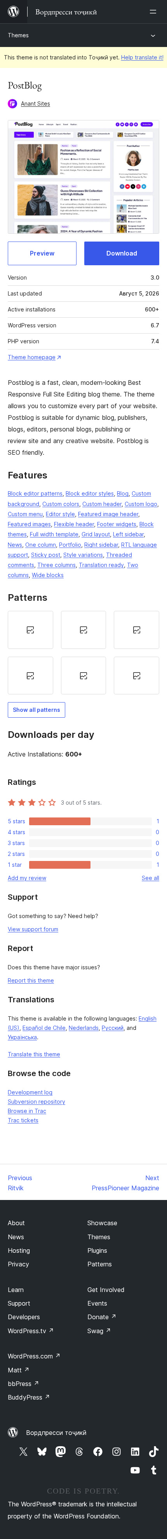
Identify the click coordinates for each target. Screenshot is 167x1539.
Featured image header (108, 514)
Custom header (102, 504)
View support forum (33, 929)
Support (19, 1303)
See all (150, 878)
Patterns (99, 1264)
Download (121, 253)
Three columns (56, 565)
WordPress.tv (31, 1331)
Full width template (54, 534)
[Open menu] (154, 11)
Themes (18, 35)
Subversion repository (36, 1101)
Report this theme (31, 980)
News (15, 544)
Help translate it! (142, 57)
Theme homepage (32, 357)
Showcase (102, 1223)
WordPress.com (34, 1356)
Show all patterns (36, 709)
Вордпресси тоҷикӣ (56, 1432)
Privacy (18, 1264)
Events (97, 1303)
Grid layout (96, 534)
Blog (123, 493)
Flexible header (74, 524)
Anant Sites (35, 103)
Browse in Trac (27, 1111)
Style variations (83, 554)
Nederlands (84, 1027)
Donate (102, 1317)
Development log (30, 1092)
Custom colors (60, 504)
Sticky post (45, 554)
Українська (22, 1037)
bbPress (23, 1384)
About (16, 1223)
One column (40, 544)
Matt (19, 1370)
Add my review (27, 878)
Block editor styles (90, 493)
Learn (16, 1290)
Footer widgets (116, 524)
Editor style (60, 514)
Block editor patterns (35, 493)
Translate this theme (34, 1054)
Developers (24, 1317)
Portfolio (70, 544)
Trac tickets (23, 1120)
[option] (30, 630)
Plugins (97, 1250)
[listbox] (83, 652)
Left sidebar (128, 534)
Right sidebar (101, 544)
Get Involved (106, 1290)
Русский (113, 1027)
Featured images (29, 524)
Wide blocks (48, 575)
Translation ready (101, 565)
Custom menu (25, 514)
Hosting (19, 1250)
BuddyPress (29, 1397)
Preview (42, 253)
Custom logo (141, 504)
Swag (99, 1331)
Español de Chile (44, 1027)
